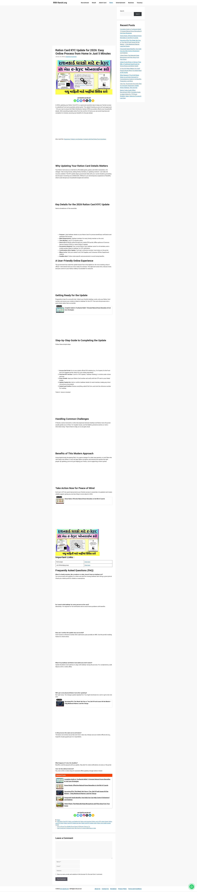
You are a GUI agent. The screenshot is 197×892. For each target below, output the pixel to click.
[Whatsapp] (75, 100)
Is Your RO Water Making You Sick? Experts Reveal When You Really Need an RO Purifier (130, 70)
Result (94, 2)
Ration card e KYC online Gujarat (100, 821)
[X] (87, 100)
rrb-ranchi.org (64, 889)
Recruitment (85, 2)
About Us (97, 889)
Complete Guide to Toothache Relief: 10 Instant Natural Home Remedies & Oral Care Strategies (130, 31)
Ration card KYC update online (89, 823)
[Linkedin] (90, 100)
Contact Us (105, 889)
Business (131, 2)
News (111, 2)
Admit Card (102, 2)
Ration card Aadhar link (74, 821)
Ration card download (85, 821)
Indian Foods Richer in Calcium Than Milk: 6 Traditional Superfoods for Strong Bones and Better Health (130, 64)
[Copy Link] (93, 100)
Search (122, 11)
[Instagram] (84, 100)
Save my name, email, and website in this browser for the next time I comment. (79, 874)
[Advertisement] (83, 26)
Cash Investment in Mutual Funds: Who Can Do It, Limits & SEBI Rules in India (76, 828)
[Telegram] (78, 100)
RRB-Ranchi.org (60, 3)
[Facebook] (81, 100)
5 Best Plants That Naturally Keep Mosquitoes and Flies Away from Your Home (129, 57)
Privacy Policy (122, 889)
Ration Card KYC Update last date (72, 823)
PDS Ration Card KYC (62, 821)
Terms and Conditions (135, 889)
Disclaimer (113, 889)
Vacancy (139, 2)
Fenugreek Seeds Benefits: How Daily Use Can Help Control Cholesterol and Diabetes (130, 51)
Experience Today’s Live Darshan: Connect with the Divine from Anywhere (85, 139)
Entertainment (120, 2)
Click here (87, 562)
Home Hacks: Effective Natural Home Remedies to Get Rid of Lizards (85, 499)
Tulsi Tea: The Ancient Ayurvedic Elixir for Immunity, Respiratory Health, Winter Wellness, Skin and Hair (131, 85)
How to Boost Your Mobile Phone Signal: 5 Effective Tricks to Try (73, 826)
